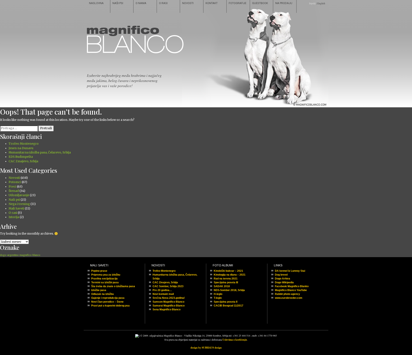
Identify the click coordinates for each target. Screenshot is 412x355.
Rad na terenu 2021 (226, 278)
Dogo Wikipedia (284, 282)
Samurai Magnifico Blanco (169, 305)
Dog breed (281, 274)
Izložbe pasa (98, 290)
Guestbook (260, 3)
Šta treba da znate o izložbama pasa (113, 286)
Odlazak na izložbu (102, 294)
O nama (141, 3)
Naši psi (117, 3)
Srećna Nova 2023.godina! (169, 297)
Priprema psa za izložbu (105, 274)
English (321, 3)
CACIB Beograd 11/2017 (228, 305)
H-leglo (218, 294)
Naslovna (96, 3)
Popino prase (99, 270)
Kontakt (212, 3)
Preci (12, 186)
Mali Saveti (16, 208)
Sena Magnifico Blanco (166, 309)
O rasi (163, 3)
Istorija (14, 217)
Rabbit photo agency (287, 294)
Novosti (188, 3)
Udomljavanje (19, 195)
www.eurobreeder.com (288, 297)
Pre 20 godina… (162, 290)
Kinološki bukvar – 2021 (228, 270)
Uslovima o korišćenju (235, 339)
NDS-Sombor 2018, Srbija (229, 290)
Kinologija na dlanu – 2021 (229, 274)
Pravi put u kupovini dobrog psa (110, 305)
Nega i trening (19, 204)
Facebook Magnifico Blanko (292, 286)
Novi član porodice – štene (107, 301)
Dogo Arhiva (282, 278)
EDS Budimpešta (21, 157)
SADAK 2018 (222, 286)
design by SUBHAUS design (206, 347)
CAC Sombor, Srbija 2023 (168, 286)
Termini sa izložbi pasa (105, 282)
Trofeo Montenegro (24, 144)
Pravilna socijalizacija (104, 278)
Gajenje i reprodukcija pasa (107, 297)
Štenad (14, 191)
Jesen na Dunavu (21, 148)
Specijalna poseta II (225, 301)
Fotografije (237, 3)
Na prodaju (283, 3)
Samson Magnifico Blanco (168, 301)
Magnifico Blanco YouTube (291, 290)
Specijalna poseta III (226, 282)
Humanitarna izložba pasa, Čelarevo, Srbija (40, 152)
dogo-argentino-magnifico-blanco (20, 255)
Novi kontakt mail (163, 294)
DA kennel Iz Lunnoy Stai (290, 270)
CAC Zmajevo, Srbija (23, 161)
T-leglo (218, 297)
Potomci (15, 182)
